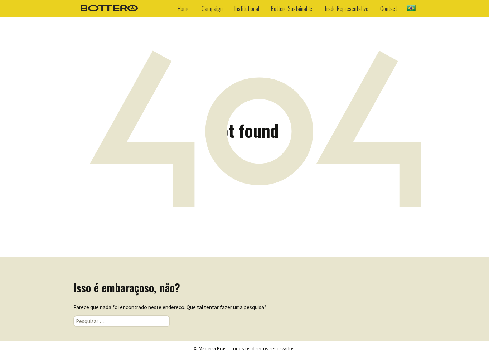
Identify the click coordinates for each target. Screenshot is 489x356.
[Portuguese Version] (411, 7)
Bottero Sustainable (291, 8)
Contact (388, 8)
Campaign (212, 8)
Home (184, 8)
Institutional (246, 8)
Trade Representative (346, 8)
